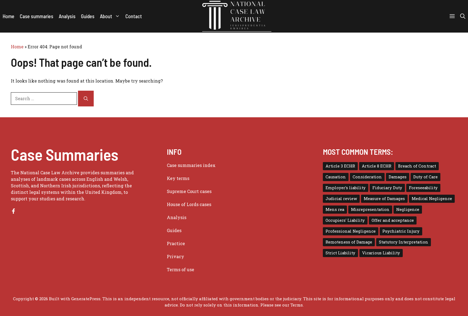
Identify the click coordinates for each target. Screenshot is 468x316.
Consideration (367, 176)
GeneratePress (85, 298)
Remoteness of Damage (349, 242)
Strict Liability (340, 252)
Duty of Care (425, 176)
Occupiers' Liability (345, 220)
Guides (88, 16)
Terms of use (180, 269)
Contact (133, 16)
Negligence (407, 209)
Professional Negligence (351, 231)
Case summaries (36, 16)
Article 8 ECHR (376, 166)
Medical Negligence (432, 198)
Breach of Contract (417, 166)
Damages (398, 176)
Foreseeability (423, 187)
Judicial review (341, 198)
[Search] (86, 98)
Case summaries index (191, 165)
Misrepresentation (370, 209)
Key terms (178, 178)
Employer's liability (346, 187)
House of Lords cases (189, 204)
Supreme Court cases (189, 191)
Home (8, 16)
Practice (176, 243)
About (106, 16)
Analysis (67, 16)
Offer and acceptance (393, 220)
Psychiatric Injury (401, 231)
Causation (336, 176)
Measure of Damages (384, 198)
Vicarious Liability (381, 252)
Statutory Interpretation (403, 242)
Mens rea (335, 209)
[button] (462, 16)
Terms (296, 305)
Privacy (175, 256)
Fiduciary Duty (387, 187)
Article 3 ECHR (340, 166)
